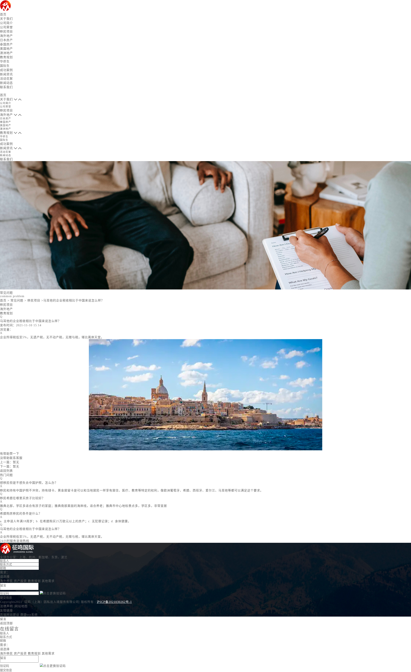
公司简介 (6, 23)
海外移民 (6, 581)
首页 (3, 14)
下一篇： (9, 466)
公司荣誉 (6, 27)
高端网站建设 (9, 614)
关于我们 (6, 18)
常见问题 (16, 300)
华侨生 (5, 61)
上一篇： (9, 462)
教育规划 (6, 57)
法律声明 (6, 606)
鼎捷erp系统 (29, 614)
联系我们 (6, 87)
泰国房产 (6, 44)
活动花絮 (6, 78)
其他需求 (48, 581)
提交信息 (6, 597)
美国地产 (6, 48)
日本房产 (6, 40)
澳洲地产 (6, 53)
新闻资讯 (6, 74)
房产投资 (20, 581)
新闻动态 (6, 83)
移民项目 (6, 31)
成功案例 (6, 70)
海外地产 (6, 35)
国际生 (5, 65)
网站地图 (21, 606)
